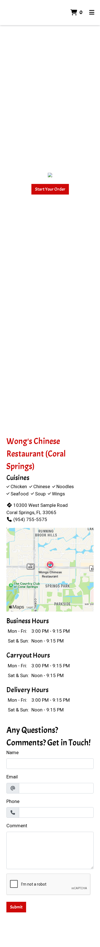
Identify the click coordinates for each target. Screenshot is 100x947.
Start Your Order (50, 189)
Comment (16, 825)
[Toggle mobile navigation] (92, 12)
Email (12, 777)
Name (12, 752)
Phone (12, 801)
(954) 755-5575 (30, 519)
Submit (16, 907)
